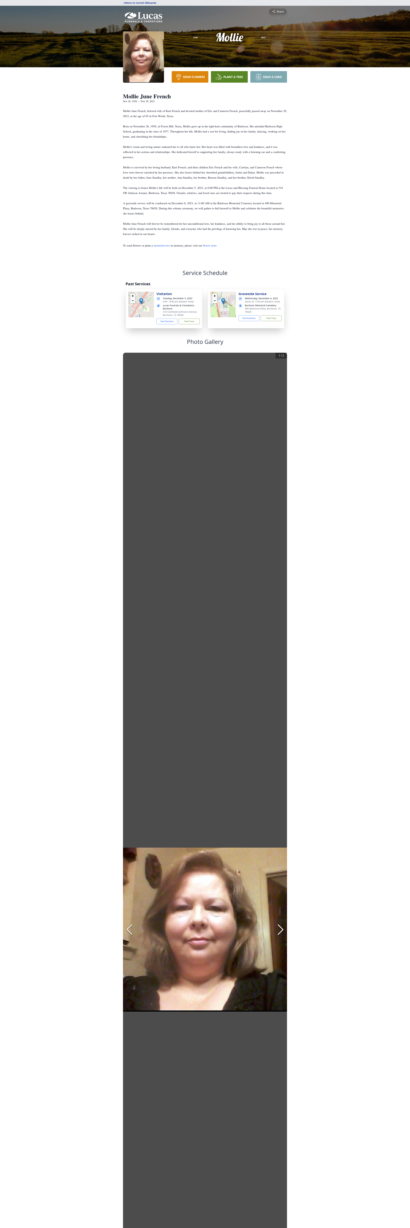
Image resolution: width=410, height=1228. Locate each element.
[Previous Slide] (129, 929)
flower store (210, 245)
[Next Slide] (280, 929)
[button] (141, 301)
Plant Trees (189, 321)
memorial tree (162, 245)
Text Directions (167, 321)
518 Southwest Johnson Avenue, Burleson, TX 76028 (180, 313)
